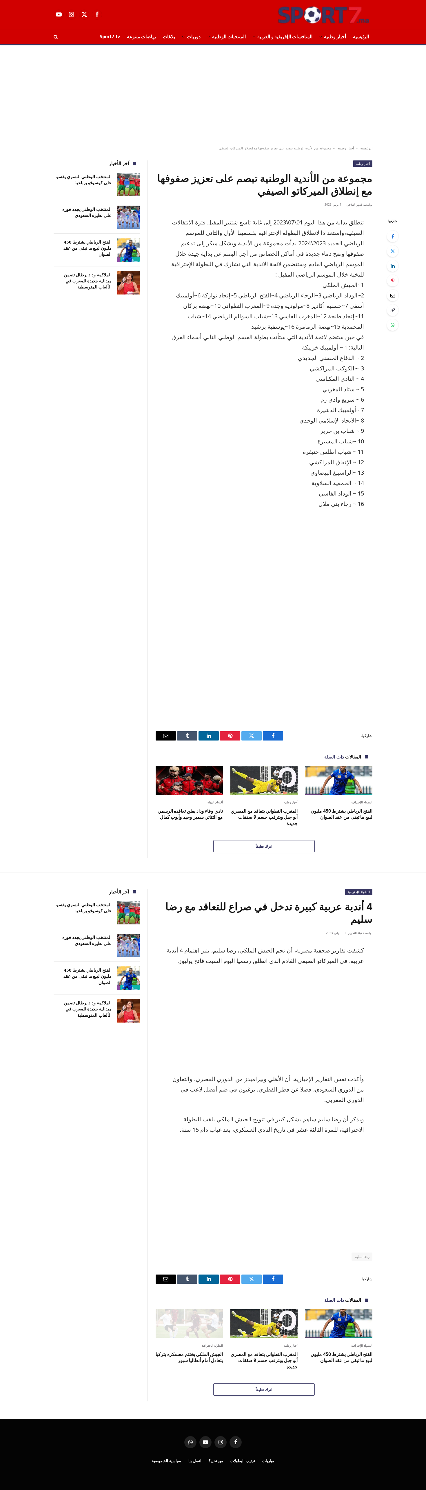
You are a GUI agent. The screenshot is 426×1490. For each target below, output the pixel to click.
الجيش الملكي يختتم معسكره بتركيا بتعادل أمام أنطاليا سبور (189, 1357)
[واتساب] (392, 325)
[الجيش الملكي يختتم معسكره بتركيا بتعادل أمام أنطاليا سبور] (189, 1323)
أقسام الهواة (215, 802)
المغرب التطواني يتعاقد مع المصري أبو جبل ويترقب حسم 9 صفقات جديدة (264, 817)
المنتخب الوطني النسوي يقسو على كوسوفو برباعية (84, 179)
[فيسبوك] (392, 236)
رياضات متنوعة (141, 36)
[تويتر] (392, 251)
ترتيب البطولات (242, 1460)
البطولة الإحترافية (362, 802)
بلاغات (169, 36)
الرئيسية (361, 36)
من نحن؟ (216, 1460)
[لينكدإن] (392, 266)
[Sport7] (312, 14)
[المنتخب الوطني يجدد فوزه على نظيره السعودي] (128, 217)
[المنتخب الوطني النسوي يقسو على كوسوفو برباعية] (128, 184)
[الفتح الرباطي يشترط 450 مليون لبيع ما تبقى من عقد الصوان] (338, 780)
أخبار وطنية (335, 36)
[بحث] (56, 36)
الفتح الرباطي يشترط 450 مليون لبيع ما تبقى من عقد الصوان (341, 814)
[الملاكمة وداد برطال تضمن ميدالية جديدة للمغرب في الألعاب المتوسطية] (128, 283)
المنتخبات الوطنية (229, 36)
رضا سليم (361, 1256)
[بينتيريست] (392, 280)
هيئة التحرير (355, 933)
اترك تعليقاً (264, 846)
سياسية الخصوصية (166, 1460)
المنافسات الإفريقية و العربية (284, 36)
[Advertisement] (213, 95)
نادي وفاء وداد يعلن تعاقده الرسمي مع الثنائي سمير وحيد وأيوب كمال (190, 814)
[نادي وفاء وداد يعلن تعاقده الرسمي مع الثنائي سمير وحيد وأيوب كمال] (189, 780)
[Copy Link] (392, 310)
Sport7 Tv (110, 36)
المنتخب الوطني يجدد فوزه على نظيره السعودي (87, 212)
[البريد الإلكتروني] (392, 295)
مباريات (268, 1460)
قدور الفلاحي (354, 204)
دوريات (194, 36)
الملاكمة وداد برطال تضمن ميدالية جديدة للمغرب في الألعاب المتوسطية (88, 281)
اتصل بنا (194, 1460)
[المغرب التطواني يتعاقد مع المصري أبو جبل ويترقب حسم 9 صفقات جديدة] (264, 780)
